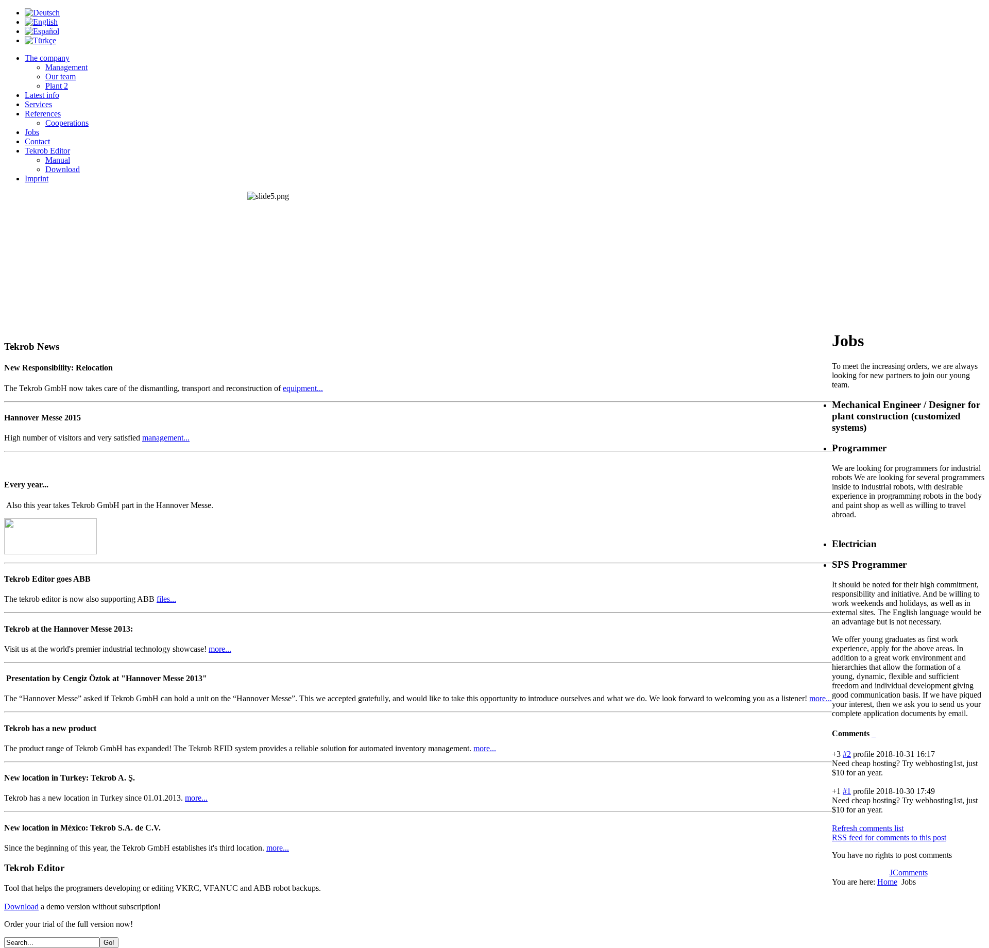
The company (47, 58)
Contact (37, 141)
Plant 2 (56, 85)
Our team (60, 76)
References (43, 113)
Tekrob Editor (47, 150)
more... (220, 649)
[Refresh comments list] (875, 733)
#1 (847, 791)
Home (887, 881)
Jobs (32, 132)
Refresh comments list (867, 828)
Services (38, 104)
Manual (57, 160)
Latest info (42, 95)
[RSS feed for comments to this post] (873, 733)
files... (166, 599)
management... (166, 437)
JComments (909, 872)
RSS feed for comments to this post (889, 837)
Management (66, 67)
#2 (847, 754)
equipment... (303, 388)
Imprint (36, 178)
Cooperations (67, 122)
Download (62, 169)
